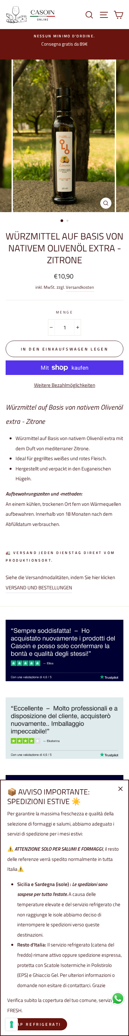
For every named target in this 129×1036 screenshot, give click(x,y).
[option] (64, 135)
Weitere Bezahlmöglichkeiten (64, 385)
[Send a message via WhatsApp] (118, 998)
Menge (64, 312)
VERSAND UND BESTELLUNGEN (39, 587)
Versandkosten (80, 287)
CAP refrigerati (37, 1024)
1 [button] (62, 221)
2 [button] (68, 221)
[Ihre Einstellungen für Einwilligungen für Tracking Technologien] (11, 1024)
